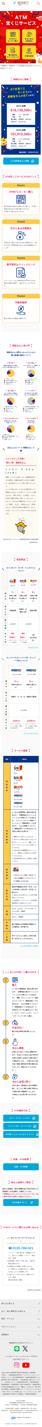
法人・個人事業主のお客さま (13, 1311)
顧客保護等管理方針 (15, 1375)
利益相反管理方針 (22, 1382)
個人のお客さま (7, 1303)
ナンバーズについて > (31, 733)
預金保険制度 (34, 1382)
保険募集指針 (5, 1384)
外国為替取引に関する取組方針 (21, 1384)
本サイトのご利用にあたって (16, 1391)
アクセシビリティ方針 (34, 1391)
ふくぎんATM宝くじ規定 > (30, 946)
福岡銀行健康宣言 (31, 1394)
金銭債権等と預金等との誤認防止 (13, 1394)
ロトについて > (33, 647)
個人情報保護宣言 (18, 1377)
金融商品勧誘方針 (31, 1377)
